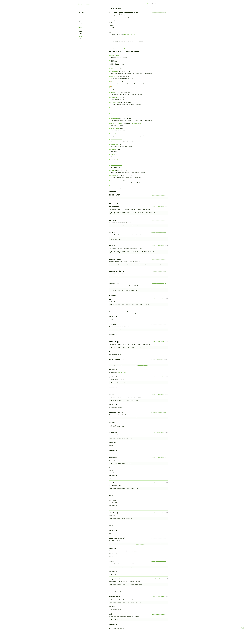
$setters (113, 87)
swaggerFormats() (115, 175)
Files (80, 38)
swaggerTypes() (115, 180)
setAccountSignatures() (117, 165)
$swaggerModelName (116, 97)
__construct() (114, 107)
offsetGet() (114, 149)
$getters (113, 81)
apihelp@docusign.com (129, 34)
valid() (112, 186)
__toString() (114, 113)
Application (82, 20)
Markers (81, 33)
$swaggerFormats (115, 92)
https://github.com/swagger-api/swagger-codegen (124, 48)
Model (119, 8)
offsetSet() (114, 154)
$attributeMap (114, 71)
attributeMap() (115, 118)
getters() (113, 133)
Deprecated (82, 29)
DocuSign (81, 12)
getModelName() (115, 128)
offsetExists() (114, 144)
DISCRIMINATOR (115, 68)
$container (114, 76)
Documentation (84, 4)
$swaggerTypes (115, 102)
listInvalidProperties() (116, 139)
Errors (80, 31)
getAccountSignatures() (117, 123)
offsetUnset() (114, 159)
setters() (113, 170)
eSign (81, 14)
